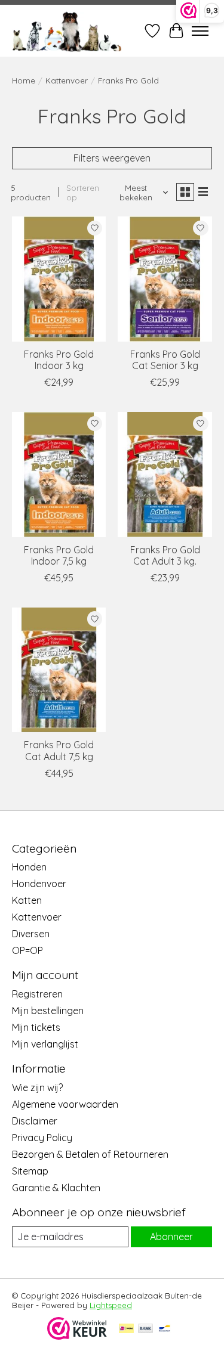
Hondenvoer (39, 884)
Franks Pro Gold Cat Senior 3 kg (165, 359)
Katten (27, 900)
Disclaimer (34, 1121)
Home (23, 80)
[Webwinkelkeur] (77, 1336)
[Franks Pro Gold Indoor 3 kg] (59, 278)
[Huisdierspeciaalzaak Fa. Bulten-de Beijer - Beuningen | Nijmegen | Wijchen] (67, 30)
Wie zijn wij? (37, 1087)
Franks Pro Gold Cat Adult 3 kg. (165, 555)
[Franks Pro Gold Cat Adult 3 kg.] (164, 474)
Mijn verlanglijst (45, 1044)
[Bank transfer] (146, 1329)
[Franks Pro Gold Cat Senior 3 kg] (164, 278)
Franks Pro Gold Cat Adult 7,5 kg (59, 750)
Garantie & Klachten (56, 1188)
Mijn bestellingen (48, 1011)
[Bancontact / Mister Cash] (164, 1329)
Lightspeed (111, 1305)
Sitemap (30, 1171)
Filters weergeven (112, 158)
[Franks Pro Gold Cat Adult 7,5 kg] (59, 670)
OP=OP (27, 950)
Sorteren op (82, 192)
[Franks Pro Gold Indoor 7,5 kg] (59, 474)
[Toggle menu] (200, 31)
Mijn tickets (36, 1027)
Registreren (37, 994)
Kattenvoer (66, 80)
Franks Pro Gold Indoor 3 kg (59, 359)
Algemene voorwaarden (65, 1104)
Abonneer (171, 1237)
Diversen (31, 934)
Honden (29, 867)
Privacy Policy (42, 1138)
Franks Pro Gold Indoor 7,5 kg (59, 555)
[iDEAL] (126, 1329)
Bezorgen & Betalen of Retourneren (90, 1154)
